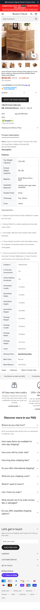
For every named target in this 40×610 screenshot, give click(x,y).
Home (4, 370)
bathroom (22, 594)
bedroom (13, 370)
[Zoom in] (33, 55)
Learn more (13, 406)
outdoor (4, 594)
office (13, 594)
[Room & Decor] (20, 14)
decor (32, 594)
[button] (35, 13)
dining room (17, 591)
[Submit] (35, 19)
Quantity (5, 93)
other (3, 598)
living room (5, 591)
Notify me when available (15, 100)
